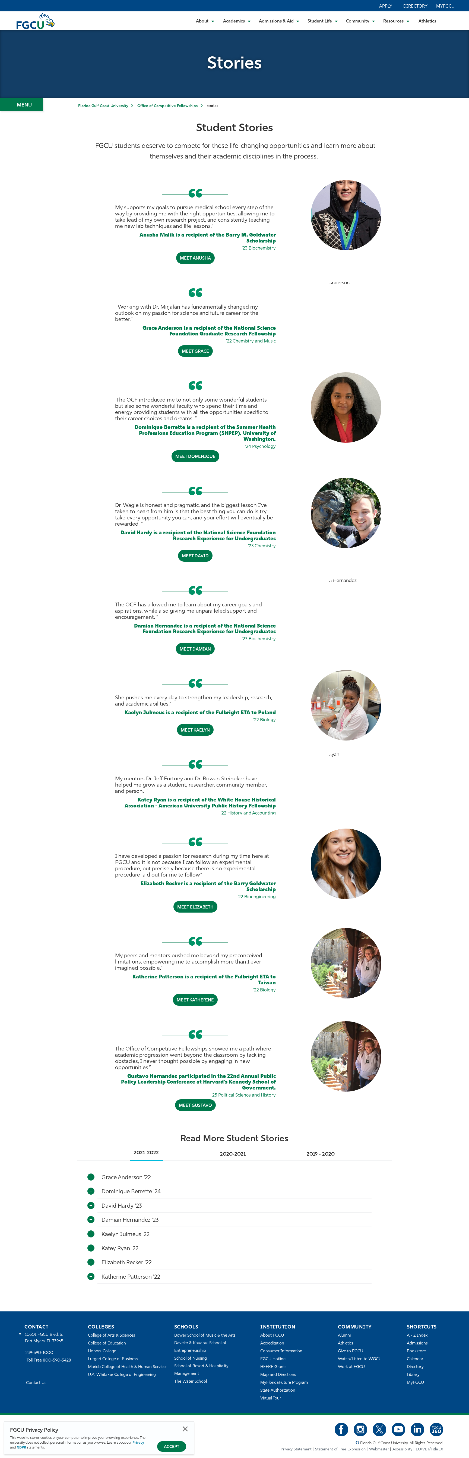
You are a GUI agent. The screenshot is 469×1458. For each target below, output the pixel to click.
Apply (385, 6)
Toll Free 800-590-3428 (49, 1361)
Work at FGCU (351, 1367)
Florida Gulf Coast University (103, 106)
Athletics (427, 21)
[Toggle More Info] (91, 1177)
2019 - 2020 (321, 1154)
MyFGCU (445, 6)
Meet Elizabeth (195, 907)
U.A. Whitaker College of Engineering (122, 1375)
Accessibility (402, 1449)
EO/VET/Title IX (429, 1449)
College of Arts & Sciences (111, 1336)
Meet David (195, 556)
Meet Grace (195, 352)
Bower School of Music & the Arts (205, 1336)
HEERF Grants (273, 1367)
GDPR (21, 1447)
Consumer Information (281, 1351)
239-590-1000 (39, 1353)
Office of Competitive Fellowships (167, 106)
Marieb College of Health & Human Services (127, 1367)
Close (185, 1428)
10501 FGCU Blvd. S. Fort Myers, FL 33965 (44, 1338)
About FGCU (272, 1336)
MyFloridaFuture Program (284, 1383)
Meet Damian (195, 649)
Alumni (344, 1336)
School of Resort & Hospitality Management (201, 1370)
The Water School (190, 1382)
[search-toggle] (450, 20)
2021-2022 (146, 1153)
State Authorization (277, 1391)
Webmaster (379, 1449)
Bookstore (416, 1351)
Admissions (417, 1343)
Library (413, 1375)
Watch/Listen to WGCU (360, 1359)
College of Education (107, 1343)
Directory (415, 6)
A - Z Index (417, 1336)
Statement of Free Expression (340, 1449)
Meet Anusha (195, 258)
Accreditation (272, 1343)
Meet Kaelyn (195, 730)
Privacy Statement (296, 1449)
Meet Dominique (195, 457)
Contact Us (36, 1383)
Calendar (415, 1359)
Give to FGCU (350, 1351)
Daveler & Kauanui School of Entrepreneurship (200, 1347)
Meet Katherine (195, 1000)
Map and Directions (278, 1375)
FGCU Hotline (273, 1359)
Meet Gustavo (195, 1106)
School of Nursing (190, 1359)
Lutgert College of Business (113, 1359)
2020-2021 (233, 1154)
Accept (171, 1447)
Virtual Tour (270, 1398)
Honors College (102, 1351)
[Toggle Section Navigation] (21, 104)
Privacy (138, 1442)
